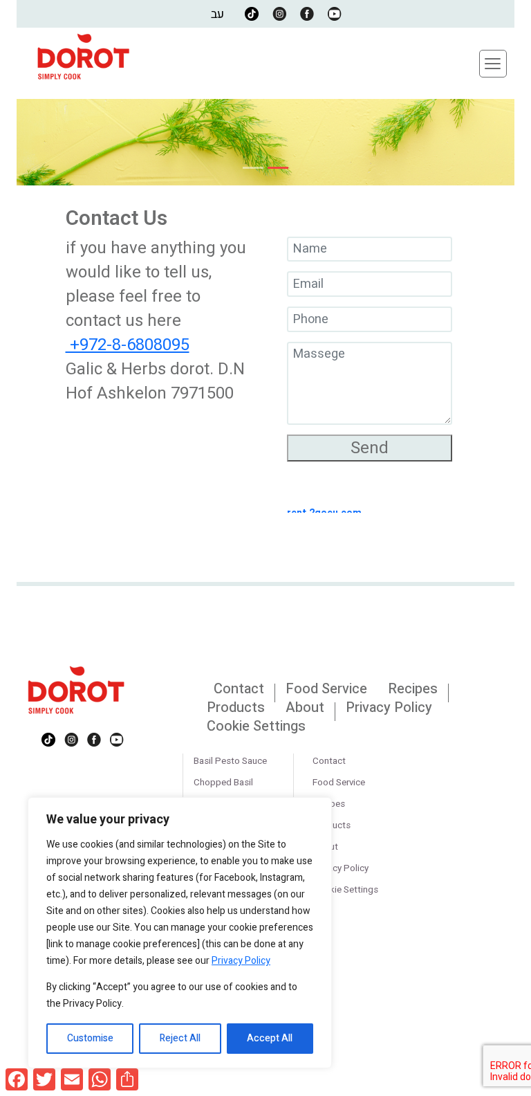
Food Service (326, 689)
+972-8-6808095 (127, 345)
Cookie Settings (256, 726)
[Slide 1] (253, 168)
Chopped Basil (223, 782)
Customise (90, 1038)
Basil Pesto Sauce (230, 761)
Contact (239, 689)
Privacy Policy (241, 960)
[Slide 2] (278, 168)
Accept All (269, 1038)
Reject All (180, 1038)
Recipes (413, 689)
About (305, 707)
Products (236, 707)
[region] (180, 932)
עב (217, 14)
